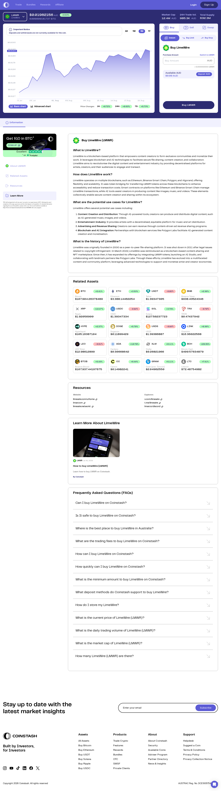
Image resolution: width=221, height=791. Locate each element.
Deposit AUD (204, 74)
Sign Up (209, 5)
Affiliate (59, 5)
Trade (18, 5)
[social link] (5, 768)
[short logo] (6, 5)
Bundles (30, 5)
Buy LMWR (188, 105)
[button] (143, 504)
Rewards (45, 5)
